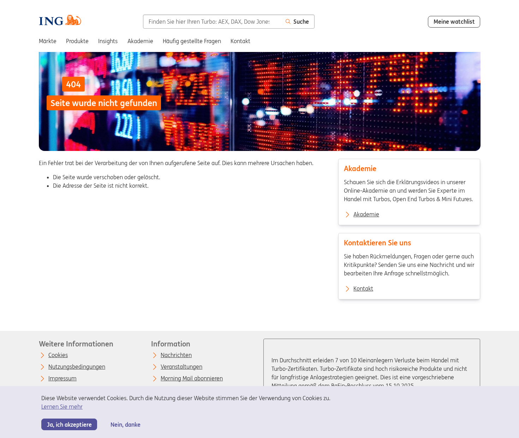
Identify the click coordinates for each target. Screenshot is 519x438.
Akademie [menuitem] (140, 41)
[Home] (60, 21)
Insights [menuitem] (108, 41)
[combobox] (211, 21)
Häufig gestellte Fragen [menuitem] (192, 41)
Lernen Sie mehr (62, 406)
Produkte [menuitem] (77, 41)
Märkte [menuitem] (47, 41)
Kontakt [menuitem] (240, 41)
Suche (301, 21)
